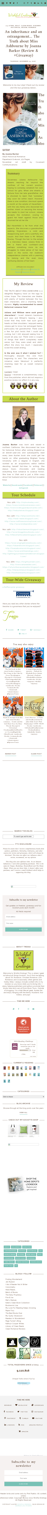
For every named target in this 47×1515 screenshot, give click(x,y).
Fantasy (22, 1250)
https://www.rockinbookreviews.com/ (23, 505)
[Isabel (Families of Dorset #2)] (17, 1076)
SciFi (40, 1254)
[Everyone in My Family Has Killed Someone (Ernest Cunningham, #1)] (30, 1069)
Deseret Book (28, 272)
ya (16, 1265)
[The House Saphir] (34, 1069)
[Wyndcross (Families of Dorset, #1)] (13, 1076)
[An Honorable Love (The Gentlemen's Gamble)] (22, 1069)
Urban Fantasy (22, 1262)
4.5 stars (10, 25)
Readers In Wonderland (15, 1318)
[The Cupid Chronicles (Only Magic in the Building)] (9, 1082)
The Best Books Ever (14, 1313)
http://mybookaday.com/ (27, 502)
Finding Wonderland (14, 1279)
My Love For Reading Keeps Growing (21, 1308)
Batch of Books (12, 1292)
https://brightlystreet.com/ (28, 562)
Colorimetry (10, 1287)
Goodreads (16, 269)
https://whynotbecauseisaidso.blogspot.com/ (23, 567)
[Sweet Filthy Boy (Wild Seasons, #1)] (9, 1069)
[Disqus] (23, 791)
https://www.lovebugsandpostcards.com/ (23, 508)
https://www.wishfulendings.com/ (23, 551)
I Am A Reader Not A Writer (17, 1284)
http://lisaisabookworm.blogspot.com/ (23, 548)
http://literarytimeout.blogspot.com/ (23, 570)
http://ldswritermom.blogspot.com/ (28, 529)
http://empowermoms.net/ (28, 516)
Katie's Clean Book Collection (18, 1303)
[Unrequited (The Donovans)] (9, 1076)
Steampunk (9, 1258)
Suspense (31, 1258)
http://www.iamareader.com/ (23, 565)
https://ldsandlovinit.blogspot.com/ (23, 546)
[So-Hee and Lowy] (30, 1075)
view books (33, 1056)
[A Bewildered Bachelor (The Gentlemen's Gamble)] (26, 1069)
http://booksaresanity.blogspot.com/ (23, 573)
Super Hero (20, 1258)
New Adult (31, 1254)
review (24, 27)
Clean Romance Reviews (15, 1329)
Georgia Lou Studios (23, 1506)
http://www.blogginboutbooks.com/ (23, 532)
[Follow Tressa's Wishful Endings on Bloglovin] (23, 1384)
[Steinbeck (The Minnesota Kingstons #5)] (22, 1076)
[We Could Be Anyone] (13, 1069)
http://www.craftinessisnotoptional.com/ (23, 521)
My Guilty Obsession (14, 1316)
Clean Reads (26, 25)
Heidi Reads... (11, 1290)
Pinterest (38, 485)
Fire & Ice (9, 1297)
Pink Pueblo (31, 1494)
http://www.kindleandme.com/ (23, 524)
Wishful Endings (24, 1504)
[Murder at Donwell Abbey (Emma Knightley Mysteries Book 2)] (39, 1069)
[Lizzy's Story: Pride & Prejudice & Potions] (5, 1069)
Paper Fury (10, 1310)
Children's (16, 1247)
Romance (32, 27)
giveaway (37, 25)
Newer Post (10, 754)
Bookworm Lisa (12, 1305)
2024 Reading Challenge (23, 1041)
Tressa (22, 1044)
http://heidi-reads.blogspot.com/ (23, 519)
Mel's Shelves (11, 1300)
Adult (17, 25)
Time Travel (9, 1262)
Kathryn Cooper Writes (15, 1323)
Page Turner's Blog (13, 1321)
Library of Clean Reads (15, 1326)
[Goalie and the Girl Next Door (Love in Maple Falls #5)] (5, 1076)
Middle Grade (10, 1254)
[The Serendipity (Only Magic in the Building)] (5, 1082)
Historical (15, 27)
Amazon (26, 269)
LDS (40, 1250)
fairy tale (9, 1265)
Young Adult (36, 1262)
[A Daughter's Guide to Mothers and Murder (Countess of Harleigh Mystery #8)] (26, 1076)
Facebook (28, 485)
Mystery (21, 1254)
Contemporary (10, 1250)
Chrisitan (27, 1247)
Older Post (36, 754)
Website (7, 485)
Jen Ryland (10, 1282)
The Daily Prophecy (14, 1295)
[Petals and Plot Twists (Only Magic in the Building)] (39, 1076)
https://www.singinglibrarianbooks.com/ (23, 543)
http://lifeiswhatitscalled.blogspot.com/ (23, 535)
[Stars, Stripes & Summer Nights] (17, 1069)
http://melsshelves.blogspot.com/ (23, 511)
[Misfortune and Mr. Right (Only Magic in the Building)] (34, 1076)
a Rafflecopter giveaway (13, 587)
